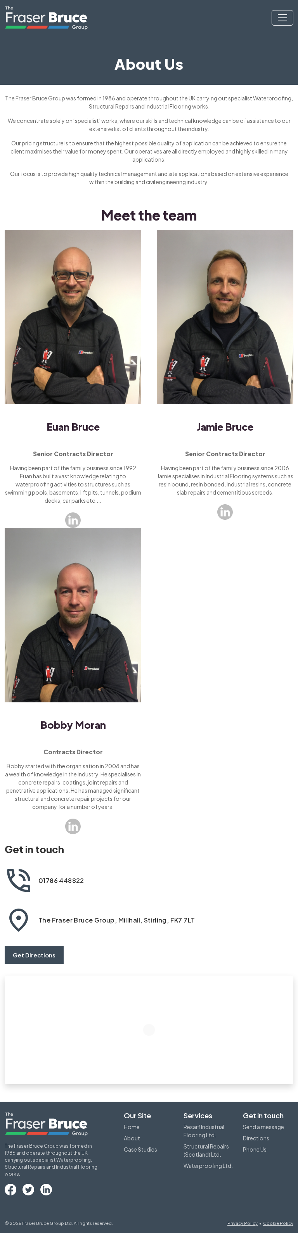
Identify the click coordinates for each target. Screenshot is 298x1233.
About (132, 1138)
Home (132, 1126)
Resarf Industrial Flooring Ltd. (204, 1130)
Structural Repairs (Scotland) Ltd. (206, 1150)
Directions (256, 1138)
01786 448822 (61, 880)
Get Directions (34, 955)
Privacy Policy (242, 1223)
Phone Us (255, 1149)
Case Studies (140, 1149)
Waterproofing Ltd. (208, 1165)
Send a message (263, 1126)
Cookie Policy (278, 1223)
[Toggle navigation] (282, 18)
